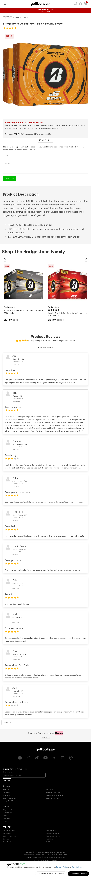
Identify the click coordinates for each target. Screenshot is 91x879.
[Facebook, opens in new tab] (20, 757)
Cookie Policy (77, 867)
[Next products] (86, 259)
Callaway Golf (7, 813)
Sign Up (7, 780)
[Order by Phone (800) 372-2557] (76, 4)
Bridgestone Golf (8, 810)
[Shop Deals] (45, 10)
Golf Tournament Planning (54, 795)
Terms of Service (29, 854)
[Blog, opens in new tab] (71, 757)
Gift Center (49, 789)
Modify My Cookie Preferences (51, 874)
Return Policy (51, 854)
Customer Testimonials (10, 836)
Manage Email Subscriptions (12, 801)
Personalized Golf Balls (53, 833)
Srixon (5, 815)
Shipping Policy (62, 854)
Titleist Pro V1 (7, 842)
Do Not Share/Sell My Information (54, 857)
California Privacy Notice (33, 857)
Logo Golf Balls (50, 830)
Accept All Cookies (78, 874)
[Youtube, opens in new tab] (45, 757)
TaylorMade (6, 818)
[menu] (5, 3)
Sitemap (54, 860)
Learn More (45, 738)
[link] (80, 4)
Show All (7, 722)
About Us (6, 789)
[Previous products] (5, 259)
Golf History (6, 839)
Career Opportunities (9, 798)
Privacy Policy (62, 867)
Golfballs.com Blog (9, 830)
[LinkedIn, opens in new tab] (62, 757)
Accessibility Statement (41, 860)
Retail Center (7, 795)
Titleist (5, 821)
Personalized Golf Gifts (53, 836)
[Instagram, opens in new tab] (28, 757)
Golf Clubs (49, 839)
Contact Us (6, 792)
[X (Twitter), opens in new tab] (54, 757)
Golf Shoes (49, 842)
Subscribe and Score (52, 798)
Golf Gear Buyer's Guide (53, 792)
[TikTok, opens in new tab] (37, 757)
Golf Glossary (7, 833)
